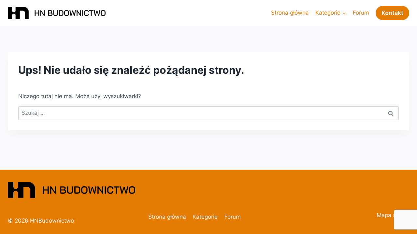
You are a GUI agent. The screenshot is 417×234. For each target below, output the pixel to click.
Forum (361, 12)
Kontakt (392, 12)
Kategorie (205, 217)
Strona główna (290, 12)
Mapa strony (393, 215)
